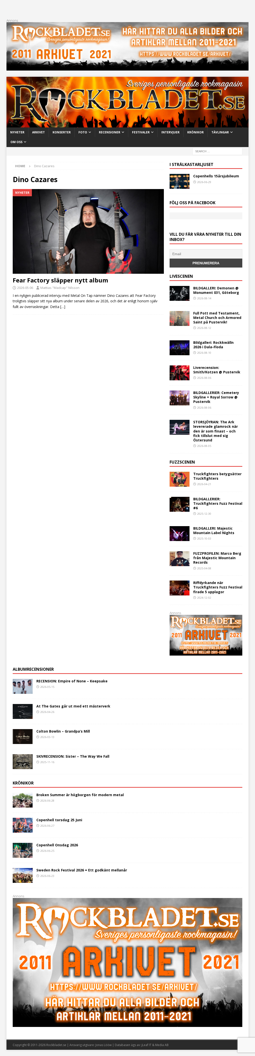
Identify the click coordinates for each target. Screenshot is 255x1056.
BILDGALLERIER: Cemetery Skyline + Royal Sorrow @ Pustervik (216, 397)
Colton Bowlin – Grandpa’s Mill (63, 731)
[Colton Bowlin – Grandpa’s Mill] (23, 736)
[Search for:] (217, 151)
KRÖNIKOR (195, 132)
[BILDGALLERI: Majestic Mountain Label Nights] (180, 533)
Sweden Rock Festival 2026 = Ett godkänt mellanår (81, 870)
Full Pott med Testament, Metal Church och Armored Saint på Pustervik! (217, 317)
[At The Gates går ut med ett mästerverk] (23, 711)
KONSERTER (62, 132)
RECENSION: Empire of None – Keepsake (72, 681)
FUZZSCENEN (182, 462)
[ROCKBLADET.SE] (127, 124)
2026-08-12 (204, 328)
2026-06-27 (47, 825)
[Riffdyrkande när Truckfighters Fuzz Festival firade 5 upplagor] (180, 588)
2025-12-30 (204, 513)
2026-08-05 (204, 446)
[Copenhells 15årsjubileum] (180, 181)
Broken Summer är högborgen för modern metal (80, 794)
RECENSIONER (109, 132)
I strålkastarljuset (191, 164)
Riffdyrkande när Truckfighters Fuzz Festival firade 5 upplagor (217, 587)
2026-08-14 (204, 298)
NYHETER (17, 132)
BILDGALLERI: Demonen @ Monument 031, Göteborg (216, 290)
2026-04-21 (204, 484)
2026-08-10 (204, 352)
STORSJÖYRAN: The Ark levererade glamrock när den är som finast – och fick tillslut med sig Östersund (215, 431)
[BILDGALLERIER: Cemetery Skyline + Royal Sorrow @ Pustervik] (180, 398)
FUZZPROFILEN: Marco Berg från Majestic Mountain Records (217, 558)
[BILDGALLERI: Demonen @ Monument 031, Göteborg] (180, 293)
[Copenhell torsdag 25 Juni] (23, 825)
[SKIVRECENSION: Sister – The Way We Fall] (23, 761)
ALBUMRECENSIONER (33, 669)
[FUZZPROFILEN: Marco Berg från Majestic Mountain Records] (180, 558)
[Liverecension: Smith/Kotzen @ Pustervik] (180, 372)
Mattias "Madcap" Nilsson (59, 287)
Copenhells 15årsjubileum (216, 176)
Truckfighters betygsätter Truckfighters (217, 476)
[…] (62, 306)
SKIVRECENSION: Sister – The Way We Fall (72, 756)
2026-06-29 (204, 182)
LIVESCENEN (181, 276)
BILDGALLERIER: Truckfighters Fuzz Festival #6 (217, 503)
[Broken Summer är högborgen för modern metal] (23, 800)
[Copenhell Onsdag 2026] (23, 850)
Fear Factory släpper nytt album (60, 280)
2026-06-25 (47, 851)
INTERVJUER (170, 132)
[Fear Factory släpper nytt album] (88, 231)
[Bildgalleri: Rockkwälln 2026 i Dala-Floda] (180, 347)
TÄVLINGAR (220, 132)
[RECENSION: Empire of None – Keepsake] (23, 686)
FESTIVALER (141, 132)
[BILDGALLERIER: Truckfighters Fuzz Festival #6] (180, 504)
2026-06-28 (47, 800)
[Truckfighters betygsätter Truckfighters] (180, 479)
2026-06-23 (47, 876)
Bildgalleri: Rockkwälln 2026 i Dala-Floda (213, 344)
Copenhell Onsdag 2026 (57, 845)
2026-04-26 (47, 712)
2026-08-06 (204, 378)
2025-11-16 (47, 762)
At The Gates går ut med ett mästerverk (73, 706)
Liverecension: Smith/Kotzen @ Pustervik (216, 369)
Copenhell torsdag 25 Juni (59, 820)
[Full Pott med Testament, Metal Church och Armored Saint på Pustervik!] (180, 318)
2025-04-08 (204, 568)
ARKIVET (38, 132)
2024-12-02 (204, 597)
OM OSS (16, 142)
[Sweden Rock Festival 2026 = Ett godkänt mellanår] (23, 875)
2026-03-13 (47, 737)
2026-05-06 (25, 287)
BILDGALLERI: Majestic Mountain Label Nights (213, 530)
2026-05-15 (47, 687)
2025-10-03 (204, 538)
